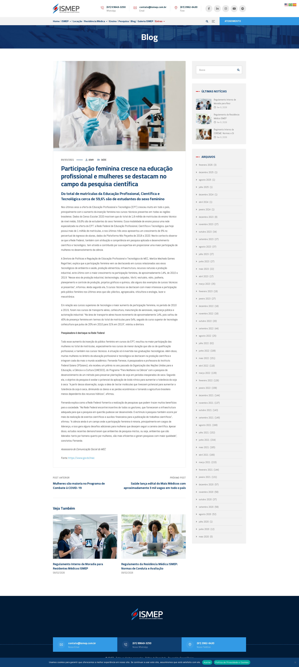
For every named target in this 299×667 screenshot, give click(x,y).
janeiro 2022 (205, 387)
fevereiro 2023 (206, 291)
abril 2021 (203, 454)
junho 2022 (204, 350)
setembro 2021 (206, 417)
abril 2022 (203, 365)
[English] (287, 4)
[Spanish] (295, 4)
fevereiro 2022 (206, 380)
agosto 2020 (205, 514)
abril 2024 (203, 202)
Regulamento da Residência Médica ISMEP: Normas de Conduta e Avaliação (149, 566)
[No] (295, 662)
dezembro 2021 (206, 395)
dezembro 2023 (206, 217)
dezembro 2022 (206, 306)
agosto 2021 (205, 425)
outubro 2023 (205, 231)
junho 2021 (204, 439)
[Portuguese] (291, 4)
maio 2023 (204, 269)
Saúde (103, 160)
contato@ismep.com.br (152, 7)
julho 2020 (204, 521)
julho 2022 (204, 343)
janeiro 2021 (205, 477)
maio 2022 (204, 358)
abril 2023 (203, 276)
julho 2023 (204, 254)
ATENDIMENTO (233, 21)
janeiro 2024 (205, 209)
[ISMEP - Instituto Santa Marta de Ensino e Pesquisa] (66, 9)
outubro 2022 (205, 321)
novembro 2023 (206, 224)
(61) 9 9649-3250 (116, 7)
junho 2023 (204, 261)
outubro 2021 (205, 410)
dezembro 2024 (206, 194)
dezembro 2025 (206, 172)
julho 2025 (204, 187)
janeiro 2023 (205, 298)
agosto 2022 (205, 335)
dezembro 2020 (206, 484)
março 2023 (204, 283)
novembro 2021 (206, 402)
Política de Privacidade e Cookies (232, 662)
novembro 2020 (206, 492)
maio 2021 (204, 447)
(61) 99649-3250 (142, 643)
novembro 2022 (206, 313)
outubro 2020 (205, 499)
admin (91, 160)
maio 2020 (204, 536)
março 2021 (204, 462)
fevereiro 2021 (206, 469)
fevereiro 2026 (206, 164)
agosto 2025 (205, 179)
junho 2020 (204, 529)
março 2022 (204, 373)
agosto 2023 (205, 246)
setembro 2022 (206, 328)
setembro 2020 (206, 506)
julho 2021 (204, 432)
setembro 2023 (206, 239)
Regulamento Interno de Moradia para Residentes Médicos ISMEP (78, 566)
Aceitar (207, 662)
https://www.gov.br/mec (81, 458)
